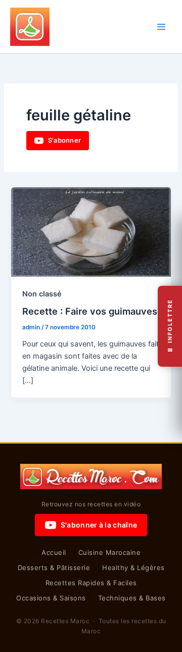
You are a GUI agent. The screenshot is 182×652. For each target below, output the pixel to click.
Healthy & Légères (133, 567)
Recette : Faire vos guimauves (89, 311)
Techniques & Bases (132, 598)
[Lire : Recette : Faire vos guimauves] (90, 231)
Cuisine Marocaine (109, 552)
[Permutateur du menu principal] (161, 26)
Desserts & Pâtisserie (54, 567)
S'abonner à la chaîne (99, 524)
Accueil (53, 552)
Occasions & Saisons (51, 598)
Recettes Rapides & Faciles (91, 583)
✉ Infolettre (169, 326)
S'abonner (64, 140)
